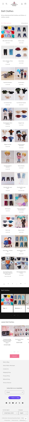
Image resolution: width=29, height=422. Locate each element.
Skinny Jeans (21, 40)
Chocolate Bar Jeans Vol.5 (7, 188)
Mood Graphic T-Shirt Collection (7, 123)
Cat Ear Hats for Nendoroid (21, 145)
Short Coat (8, 230)
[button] (3, 3)
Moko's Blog (6, 362)
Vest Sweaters (21, 82)
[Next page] (25, 283)
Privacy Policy (6, 375)
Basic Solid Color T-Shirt (8, 40)
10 (20, 283)
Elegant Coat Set (7, 144)
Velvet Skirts (21, 61)
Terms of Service (7, 382)
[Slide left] (11, 315)
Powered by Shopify (16, 418)
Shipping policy (23, 420)
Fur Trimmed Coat (8, 102)
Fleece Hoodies (21, 165)
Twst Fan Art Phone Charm (19, 340)
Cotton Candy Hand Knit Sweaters (21, 209)
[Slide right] (18, 315)
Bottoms (17, 308)
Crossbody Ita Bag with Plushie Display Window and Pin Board (7, 341)
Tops (4, 308)
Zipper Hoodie (21, 230)
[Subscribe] (22, 392)
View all (14, 356)
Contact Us (6, 369)
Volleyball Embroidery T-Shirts (21, 272)
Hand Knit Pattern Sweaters (8, 166)
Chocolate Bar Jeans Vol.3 (21, 251)
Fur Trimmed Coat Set (21, 102)
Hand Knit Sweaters (7, 82)
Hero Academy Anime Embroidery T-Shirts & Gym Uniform (7, 273)
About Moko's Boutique (9, 365)
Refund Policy (6, 379)
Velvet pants (7, 208)
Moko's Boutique (8, 418)
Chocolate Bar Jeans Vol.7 (21, 188)
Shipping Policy (7, 372)
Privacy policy (7, 420)
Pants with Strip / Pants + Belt (8, 61)
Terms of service (15, 420)
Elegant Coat (21, 122)
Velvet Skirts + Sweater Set (8, 251)
